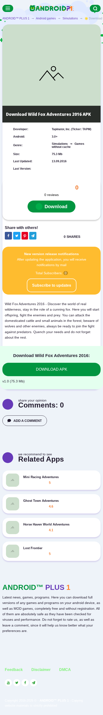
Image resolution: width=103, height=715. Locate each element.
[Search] (95, 8)
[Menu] (7, 8)
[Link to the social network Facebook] (25, 682)
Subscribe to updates (51, 285)
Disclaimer (41, 670)
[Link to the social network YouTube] (8, 682)
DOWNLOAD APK (51, 369)
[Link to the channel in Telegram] (33, 682)
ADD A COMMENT (27, 421)
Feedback (14, 670)
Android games (46, 18)
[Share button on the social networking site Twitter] (16, 236)
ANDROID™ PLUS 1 (15, 18)
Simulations (70, 18)
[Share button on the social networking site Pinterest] (25, 236)
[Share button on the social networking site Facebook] (8, 236)
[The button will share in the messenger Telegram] (32, 236)
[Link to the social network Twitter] (16, 682)
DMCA (65, 670)
